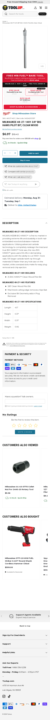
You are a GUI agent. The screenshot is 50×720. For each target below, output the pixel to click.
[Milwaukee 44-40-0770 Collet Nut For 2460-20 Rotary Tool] (21, 467)
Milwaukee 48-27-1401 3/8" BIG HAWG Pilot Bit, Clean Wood (22, 23)
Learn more (38, 406)
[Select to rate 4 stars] (30, 425)
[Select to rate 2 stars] (19, 425)
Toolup (9, 714)
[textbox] (25, 401)
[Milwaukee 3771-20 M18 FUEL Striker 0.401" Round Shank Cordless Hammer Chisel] (21, 538)
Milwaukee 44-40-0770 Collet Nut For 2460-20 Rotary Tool (19, 488)
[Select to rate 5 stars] (35, 425)
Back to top (25, 626)
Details (40, 2)
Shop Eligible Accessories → (25, 107)
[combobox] (19, 13)
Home (4, 21)
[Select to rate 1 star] (13, 425)
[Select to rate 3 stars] (24, 425)
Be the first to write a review (12, 129)
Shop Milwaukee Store (24, 113)
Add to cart (33, 153)
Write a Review (25, 432)
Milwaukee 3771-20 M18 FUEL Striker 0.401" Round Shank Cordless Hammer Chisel (19, 561)
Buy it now (25, 160)
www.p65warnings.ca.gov (17, 345)
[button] (40, 7)
